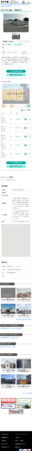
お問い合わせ (5, 434)
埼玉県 (23, 4)
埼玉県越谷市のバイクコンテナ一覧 (9, 337)
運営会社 (17, 447)
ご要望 (17, 437)
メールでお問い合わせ (16, 71)
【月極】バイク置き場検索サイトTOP (8, 4)
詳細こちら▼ (25, 53)
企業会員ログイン (6, 447)
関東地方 (19, 4)
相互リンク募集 (19, 440)
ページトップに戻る (27, 393)
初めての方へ (5, 444)
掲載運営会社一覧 (20, 444)
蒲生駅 (13, 346)
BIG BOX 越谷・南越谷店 (6, 6)
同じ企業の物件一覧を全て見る (23, 319)
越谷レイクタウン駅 (5, 346)
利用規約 (4, 440)
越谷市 (27, 4)
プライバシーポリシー (21, 434)
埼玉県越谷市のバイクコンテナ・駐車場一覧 (11, 328)
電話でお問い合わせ (16, 74)
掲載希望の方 (5, 437)
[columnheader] (5, 113)
